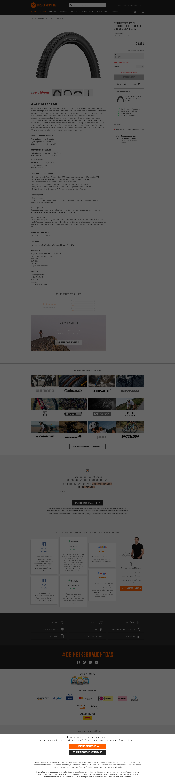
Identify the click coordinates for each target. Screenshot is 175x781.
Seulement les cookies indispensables (87, 752)
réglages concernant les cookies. (114, 740)
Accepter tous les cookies (86, 746)
